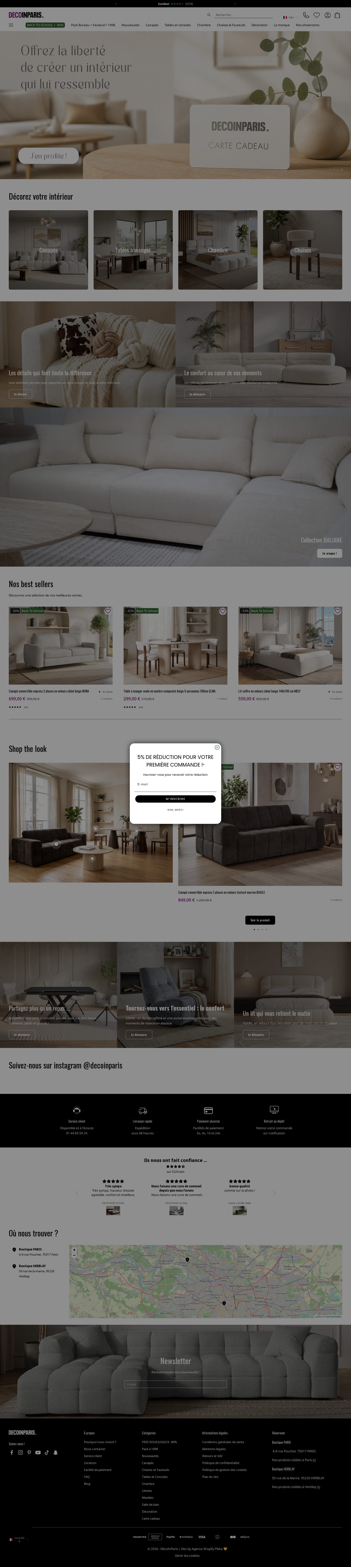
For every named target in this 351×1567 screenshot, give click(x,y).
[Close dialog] (217, 747)
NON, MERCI (176, 809)
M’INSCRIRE (175, 799)
